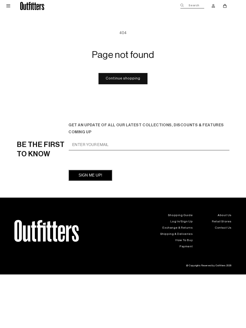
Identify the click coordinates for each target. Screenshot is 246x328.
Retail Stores (222, 221)
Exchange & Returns (177, 227)
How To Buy (184, 240)
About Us (225, 215)
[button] (8, 6)
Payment (186, 246)
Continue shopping (123, 78)
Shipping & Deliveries (176, 233)
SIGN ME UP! (90, 175)
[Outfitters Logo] (32, 6)
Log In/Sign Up (181, 221)
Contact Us (223, 227)
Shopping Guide (180, 215)
